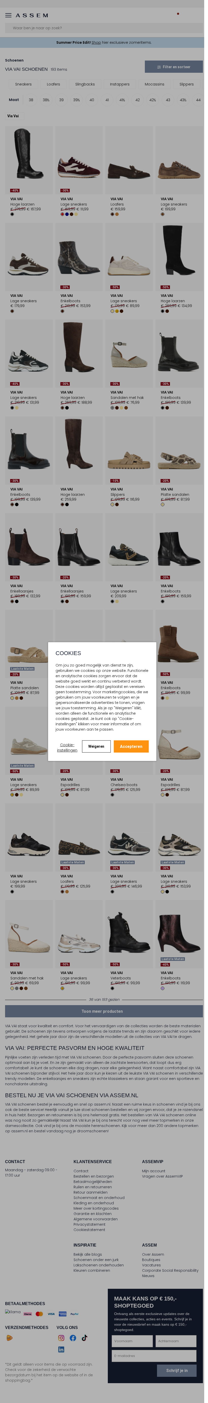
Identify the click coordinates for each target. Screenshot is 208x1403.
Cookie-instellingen (67, 747)
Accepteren (131, 746)
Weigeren (96, 746)
